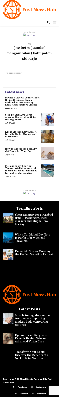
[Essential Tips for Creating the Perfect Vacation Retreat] (8, 254)
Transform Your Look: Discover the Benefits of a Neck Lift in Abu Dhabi (32, 355)
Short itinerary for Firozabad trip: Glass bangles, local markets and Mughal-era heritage (34, 219)
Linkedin (24, 393)
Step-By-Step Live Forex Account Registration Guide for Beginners (21, 117)
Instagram (41, 387)
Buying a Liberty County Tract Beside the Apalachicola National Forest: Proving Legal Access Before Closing (22, 101)
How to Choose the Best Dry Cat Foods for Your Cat (21, 150)
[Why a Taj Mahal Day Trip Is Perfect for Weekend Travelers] (8, 237)
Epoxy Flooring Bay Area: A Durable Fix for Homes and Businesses (20, 134)
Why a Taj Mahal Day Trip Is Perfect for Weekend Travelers (32, 238)
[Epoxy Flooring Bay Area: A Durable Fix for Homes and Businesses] (47, 136)
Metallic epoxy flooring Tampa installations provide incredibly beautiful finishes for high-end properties (21, 170)
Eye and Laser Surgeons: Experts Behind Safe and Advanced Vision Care (31, 338)
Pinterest (41, 393)
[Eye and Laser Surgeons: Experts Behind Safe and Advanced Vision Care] (8, 338)
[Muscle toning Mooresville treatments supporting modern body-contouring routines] (8, 318)
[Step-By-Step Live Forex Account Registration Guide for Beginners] (47, 119)
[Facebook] (13, 387)
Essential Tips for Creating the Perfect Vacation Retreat (34, 252)
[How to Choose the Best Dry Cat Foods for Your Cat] (47, 153)
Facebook (22, 387)
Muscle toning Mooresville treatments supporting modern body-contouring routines (32, 320)
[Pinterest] (32, 393)
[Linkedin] (15, 393)
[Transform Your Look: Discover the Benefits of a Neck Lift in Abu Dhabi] (8, 355)
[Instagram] (31, 387)
